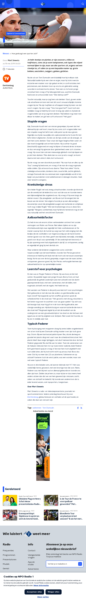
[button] (3, 4)
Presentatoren (9, 560)
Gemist (6, 569)
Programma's (9, 555)
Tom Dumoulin (48, 408)
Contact (31, 551)
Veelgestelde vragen (34, 556)
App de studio (31, 563)
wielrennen (36, 408)
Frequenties (8, 551)
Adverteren (33, 569)
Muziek (6, 564)
